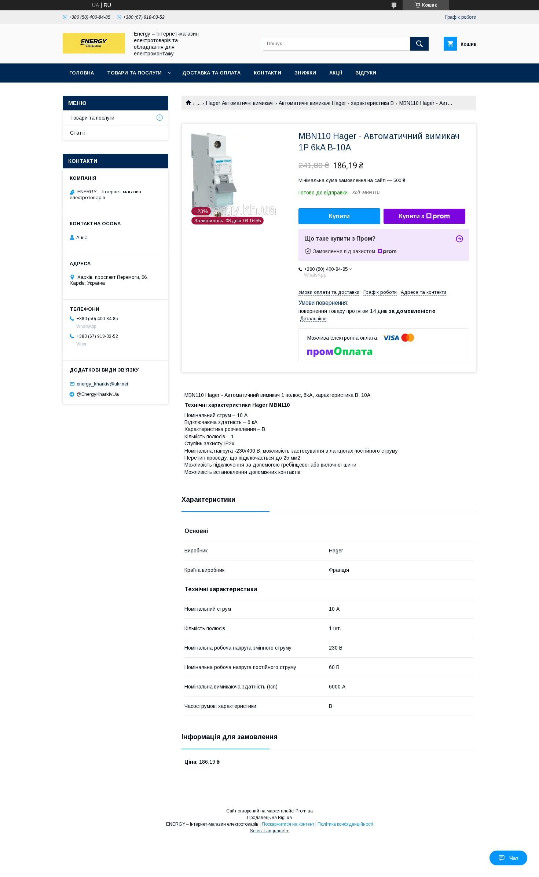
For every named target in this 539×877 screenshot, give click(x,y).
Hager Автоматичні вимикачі (240, 103)
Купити (339, 216)
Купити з (411, 216)
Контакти (267, 73)
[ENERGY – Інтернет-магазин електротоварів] (94, 52)
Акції (335, 73)
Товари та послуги (134, 73)
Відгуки (365, 73)
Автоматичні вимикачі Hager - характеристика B (336, 103)
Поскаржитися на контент (288, 824)
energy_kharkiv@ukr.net (102, 384)
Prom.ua (304, 811)
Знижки (305, 73)
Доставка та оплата (211, 73)
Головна (81, 73)
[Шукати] (419, 44)
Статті (77, 133)
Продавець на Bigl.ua (269, 817)
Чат (513, 858)
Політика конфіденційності (345, 824)
